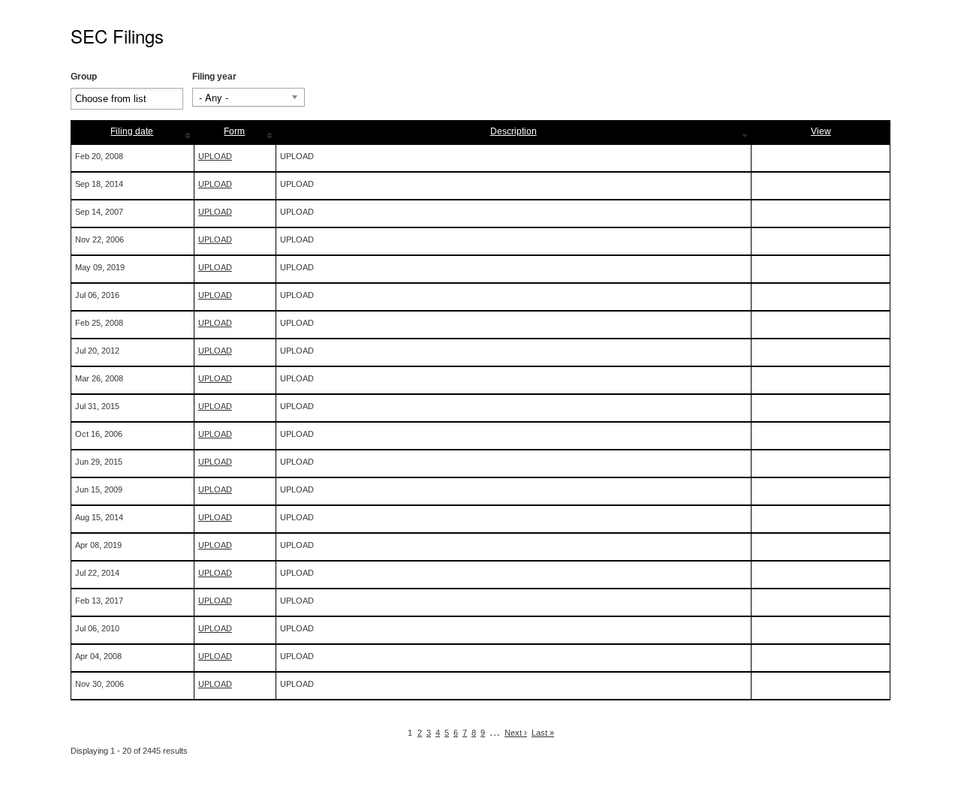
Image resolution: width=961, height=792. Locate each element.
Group (84, 76)
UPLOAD (215, 156)
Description (513, 131)
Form (234, 131)
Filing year (214, 76)
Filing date (131, 131)
